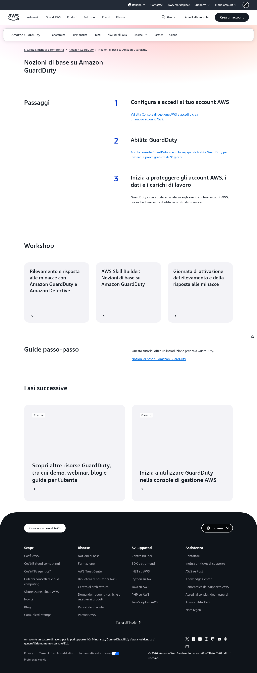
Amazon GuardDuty (81, 49)
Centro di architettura (93, 587)
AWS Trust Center (90, 571)
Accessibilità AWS (198, 602)
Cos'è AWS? (32, 556)
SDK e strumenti (143, 563)
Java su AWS (140, 587)
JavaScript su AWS (145, 602)
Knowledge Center (199, 579)
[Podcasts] (225, 639)
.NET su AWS (141, 571)
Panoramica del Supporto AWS (207, 587)
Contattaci (193, 556)
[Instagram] (206, 639)
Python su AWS (142, 579)
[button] (53, 17)
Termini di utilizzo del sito (55, 653)
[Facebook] (193, 639)
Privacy (28, 653)
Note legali (193, 610)
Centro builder (142, 556)
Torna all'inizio (126, 623)
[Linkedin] (200, 639)
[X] (187, 639)
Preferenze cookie (35, 659)
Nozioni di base (88, 556)
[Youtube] (219, 639)
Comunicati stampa (37, 615)
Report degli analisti (92, 607)
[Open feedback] (252, 336)
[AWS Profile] (246, 5)
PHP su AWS (140, 594)
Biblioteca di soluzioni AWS (97, 579)
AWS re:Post (194, 571)
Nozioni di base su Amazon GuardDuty (159, 359)
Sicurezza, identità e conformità (44, 49)
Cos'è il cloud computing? (42, 563)
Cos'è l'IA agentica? (37, 571)
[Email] (187, 647)
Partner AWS (87, 615)
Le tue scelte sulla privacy (95, 653)
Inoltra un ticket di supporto (205, 563)
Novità (28, 599)
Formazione (86, 563)
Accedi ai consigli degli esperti (207, 594)
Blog (27, 607)
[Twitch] (212, 639)
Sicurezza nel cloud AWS (41, 592)
